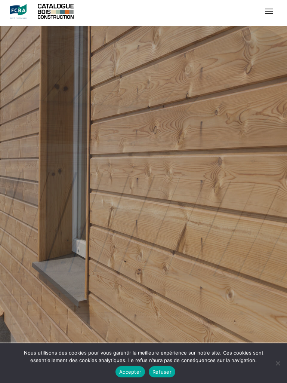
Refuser (162, 372)
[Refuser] (277, 363)
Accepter (130, 372)
